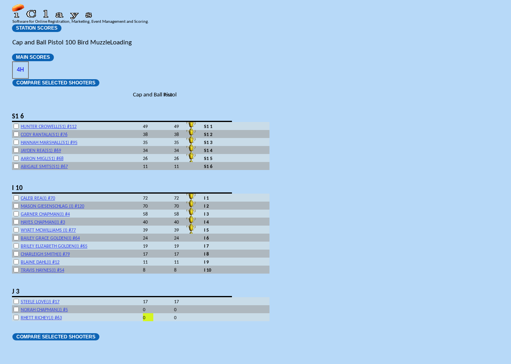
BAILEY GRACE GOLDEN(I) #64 (50, 238)
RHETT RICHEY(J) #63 (41, 318)
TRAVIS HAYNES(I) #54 (42, 270)
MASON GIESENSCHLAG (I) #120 (52, 206)
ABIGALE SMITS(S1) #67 (44, 166)
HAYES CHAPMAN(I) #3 (43, 222)
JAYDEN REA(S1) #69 (41, 150)
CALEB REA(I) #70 (38, 198)
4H (20, 70)
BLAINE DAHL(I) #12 (40, 262)
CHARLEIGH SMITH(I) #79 (45, 254)
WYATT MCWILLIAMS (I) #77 (48, 230)
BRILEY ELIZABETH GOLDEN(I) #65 (54, 246)
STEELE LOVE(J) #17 (40, 302)
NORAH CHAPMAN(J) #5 (44, 310)
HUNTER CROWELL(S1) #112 (49, 126)
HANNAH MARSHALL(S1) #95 (49, 142)
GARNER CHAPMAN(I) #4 (45, 214)
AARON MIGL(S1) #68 (42, 158)
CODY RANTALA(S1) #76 (44, 134)
